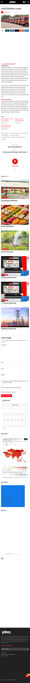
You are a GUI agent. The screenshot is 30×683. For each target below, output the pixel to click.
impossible (6, 133)
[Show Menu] (1, 2)
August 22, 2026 (5, 202)
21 (18, 420)
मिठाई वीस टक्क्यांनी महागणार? (7, 226)
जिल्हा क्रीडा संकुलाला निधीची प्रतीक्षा (9, 200)
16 (25, 417)
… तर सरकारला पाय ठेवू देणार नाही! (8, 303)
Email (3, 368)
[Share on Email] (22, 30)
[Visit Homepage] (12, 2)
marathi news (5, 135)
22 (22, 420)
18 (7, 420)
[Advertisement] (15, 48)
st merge (4, 139)
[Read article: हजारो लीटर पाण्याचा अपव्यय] (15, 240)
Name (3, 362)
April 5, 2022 (14, 12)
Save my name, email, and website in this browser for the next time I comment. (15, 381)
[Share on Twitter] (17, 30)
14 (18, 417)
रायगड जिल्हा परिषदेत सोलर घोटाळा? (9, 277)
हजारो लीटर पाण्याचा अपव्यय (7, 252)
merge (13, 137)
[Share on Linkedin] (26, 30)
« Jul (4, 428)
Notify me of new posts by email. (8, 392)
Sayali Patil (7, 12)
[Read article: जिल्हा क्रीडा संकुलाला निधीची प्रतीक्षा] (15, 189)
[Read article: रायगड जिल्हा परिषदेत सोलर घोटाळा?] (15, 266)
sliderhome (7, 6)
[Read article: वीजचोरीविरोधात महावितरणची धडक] (15, 317)
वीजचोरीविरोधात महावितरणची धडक (8, 329)
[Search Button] (28, 2)
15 (22, 417)
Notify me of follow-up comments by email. (11, 387)
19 (11, 420)
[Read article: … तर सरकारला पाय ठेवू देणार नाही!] (15, 292)
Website (3, 374)
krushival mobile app (15, 133)
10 (4, 417)
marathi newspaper (6, 137)
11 (7, 417)
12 (11, 417)
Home (2, 6)
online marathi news (21, 137)
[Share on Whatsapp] (7, 30)
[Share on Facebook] (12, 30)
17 (4, 420)
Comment (4, 345)
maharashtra (24, 133)
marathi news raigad (14, 135)
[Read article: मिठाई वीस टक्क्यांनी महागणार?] (15, 215)
